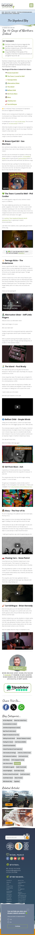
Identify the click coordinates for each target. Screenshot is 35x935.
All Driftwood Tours (21, 886)
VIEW (9, 804)
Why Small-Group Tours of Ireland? (22, 896)
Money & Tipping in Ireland (23, 738)
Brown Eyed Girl (12, 73)
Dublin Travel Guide (21, 767)
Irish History (6, 760)
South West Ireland (8, 778)
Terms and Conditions (9, 895)
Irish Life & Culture (8, 763)
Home (3, 12)
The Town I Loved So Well (15, 76)
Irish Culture (7, 12)
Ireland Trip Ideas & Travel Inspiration (12, 749)
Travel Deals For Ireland (21, 883)
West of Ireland (18, 778)
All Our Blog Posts (7, 720)
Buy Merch (9, 901)
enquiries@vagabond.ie (13, 870)
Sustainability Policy (10, 888)
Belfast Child (11, 90)
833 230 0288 (12, 872)
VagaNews (16, 781)
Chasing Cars (11, 101)
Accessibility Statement (9, 891)
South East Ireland (25, 774)
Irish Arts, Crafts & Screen (24, 752)
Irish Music (13, 12)
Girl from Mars (12, 94)
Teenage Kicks (12, 80)
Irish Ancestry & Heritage (9, 752)
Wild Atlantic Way (7, 781)
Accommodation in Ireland (10, 724)
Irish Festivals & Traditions (9, 756)
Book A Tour (21, 880)
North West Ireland (19, 770)
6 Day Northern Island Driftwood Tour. (21, 487)
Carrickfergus (12, 104)
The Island (10, 87)
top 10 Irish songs (20, 121)
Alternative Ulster (13, 83)
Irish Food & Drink (23, 756)
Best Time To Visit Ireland (9, 731)
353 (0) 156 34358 (14, 868)
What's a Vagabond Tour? (22, 893)
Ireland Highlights (7, 770)
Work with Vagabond (9, 898)
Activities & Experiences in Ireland (11, 727)
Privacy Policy (10, 886)
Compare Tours (21, 901)
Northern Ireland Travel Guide (10, 774)
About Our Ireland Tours (20, 720)
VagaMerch (21, 253)
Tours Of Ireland (22, 899)
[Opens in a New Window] (21, 707)
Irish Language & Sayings (17, 760)
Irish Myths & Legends (8, 767)
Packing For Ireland (8, 742)
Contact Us (9, 880)
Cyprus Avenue (22, 158)
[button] (17, 181)
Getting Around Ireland (9, 738)
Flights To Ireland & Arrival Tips (11, 734)
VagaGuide (7, 675)
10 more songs (13, 123)
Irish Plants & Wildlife (20, 742)
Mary (9, 97)
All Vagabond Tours (21, 889)
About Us (9, 882)
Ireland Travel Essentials (9, 745)
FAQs (8, 884)
